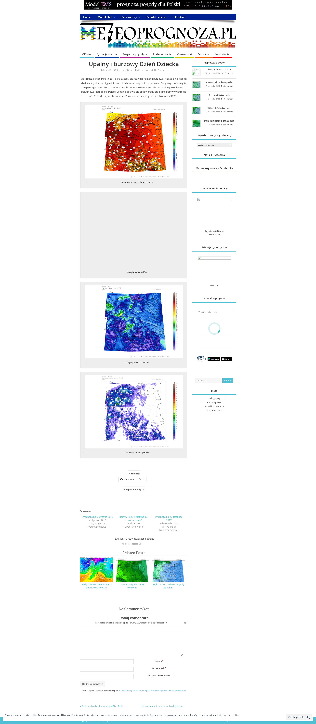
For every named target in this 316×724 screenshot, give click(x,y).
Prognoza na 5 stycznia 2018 (97, 516)
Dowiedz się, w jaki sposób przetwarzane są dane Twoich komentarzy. (153, 690)
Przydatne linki (156, 17)
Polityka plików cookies (228, 715)
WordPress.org (214, 410)
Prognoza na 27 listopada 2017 (169, 518)
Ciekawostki (184, 54)
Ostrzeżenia (222, 54)
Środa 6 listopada (219, 95)
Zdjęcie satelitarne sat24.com (214, 233)
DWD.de (214, 285)
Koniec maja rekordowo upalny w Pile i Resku (102, 706)
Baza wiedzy (129, 17)
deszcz (135, 543)
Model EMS (105, 17)
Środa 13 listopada (219, 69)
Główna (86, 54)
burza (128, 543)
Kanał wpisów (214, 402)
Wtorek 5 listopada (219, 108)
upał (141, 543)
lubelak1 (107, 70)
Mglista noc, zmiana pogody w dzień (168, 586)
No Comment (160, 70)
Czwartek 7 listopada (219, 82)
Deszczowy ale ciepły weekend (132, 586)
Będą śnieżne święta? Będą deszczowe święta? (96, 586)
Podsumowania (162, 54)
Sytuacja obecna (107, 54)
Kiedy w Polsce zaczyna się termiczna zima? (133, 518)
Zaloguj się (214, 398)
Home (87, 17)
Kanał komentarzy (214, 406)
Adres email (159, 668)
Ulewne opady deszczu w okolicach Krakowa (162, 706)
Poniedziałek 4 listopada (219, 120)
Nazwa (159, 661)
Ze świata (203, 54)
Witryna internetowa (159, 675)
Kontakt (180, 17)
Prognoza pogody (133, 54)
